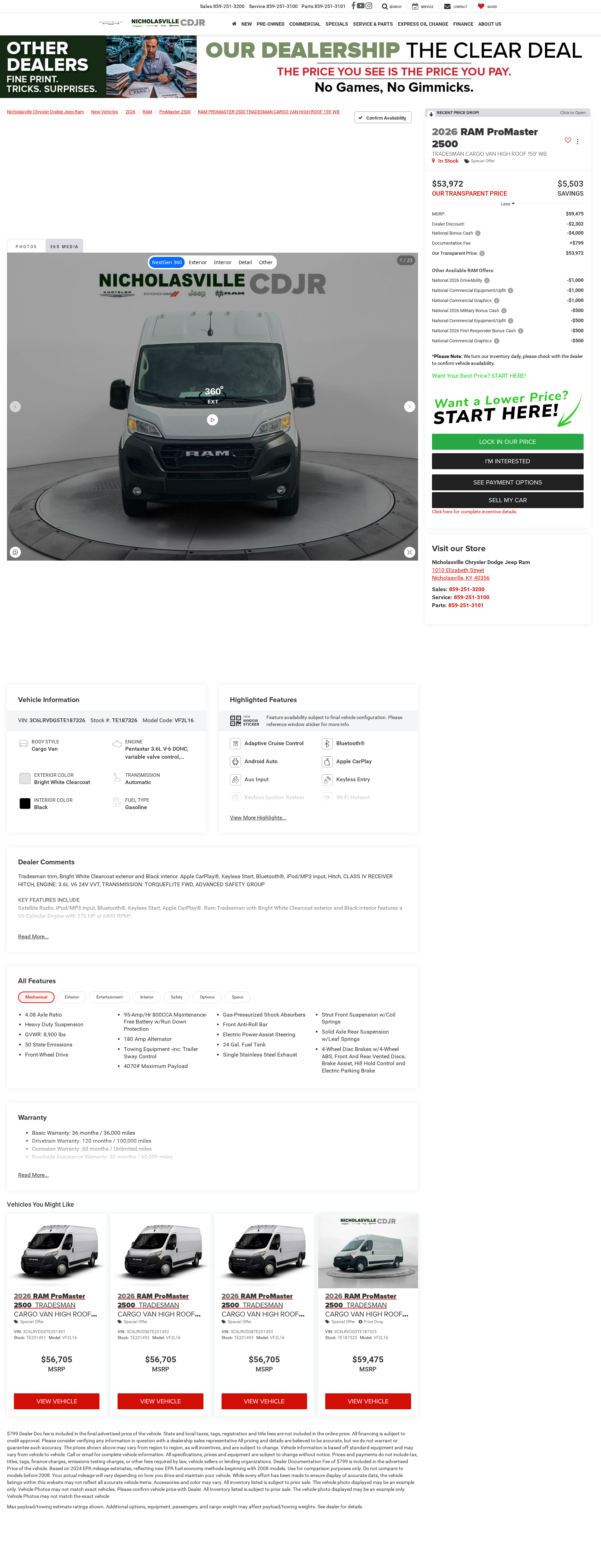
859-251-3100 (471, 597)
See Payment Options (507, 482)
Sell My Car (508, 500)
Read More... (33, 936)
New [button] (246, 24)
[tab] (36, 997)
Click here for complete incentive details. (475, 511)
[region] (508, 290)
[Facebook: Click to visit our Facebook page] (353, 6)
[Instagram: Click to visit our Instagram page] (369, 6)
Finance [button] (463, 24)
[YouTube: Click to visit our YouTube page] (360, 6)
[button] (508, 409)
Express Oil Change (423, 24)
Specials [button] (337, 24)
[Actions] (577, 142)
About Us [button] (490, 24)
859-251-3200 (466, 589)
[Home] (234, 24)
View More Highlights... (258, 817)
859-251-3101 (466, 605)
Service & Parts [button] (373, 24)
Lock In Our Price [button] (507, 441)
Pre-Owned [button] (271, 24)
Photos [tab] (26, 246)
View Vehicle (57, 1401)
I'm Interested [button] (507, 461)
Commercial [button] (305, 24)
